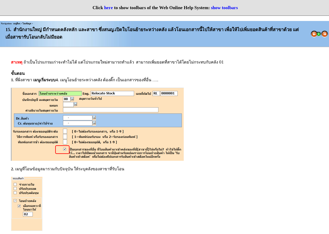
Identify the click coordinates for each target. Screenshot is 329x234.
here (108, 7)
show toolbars (224, 7)
